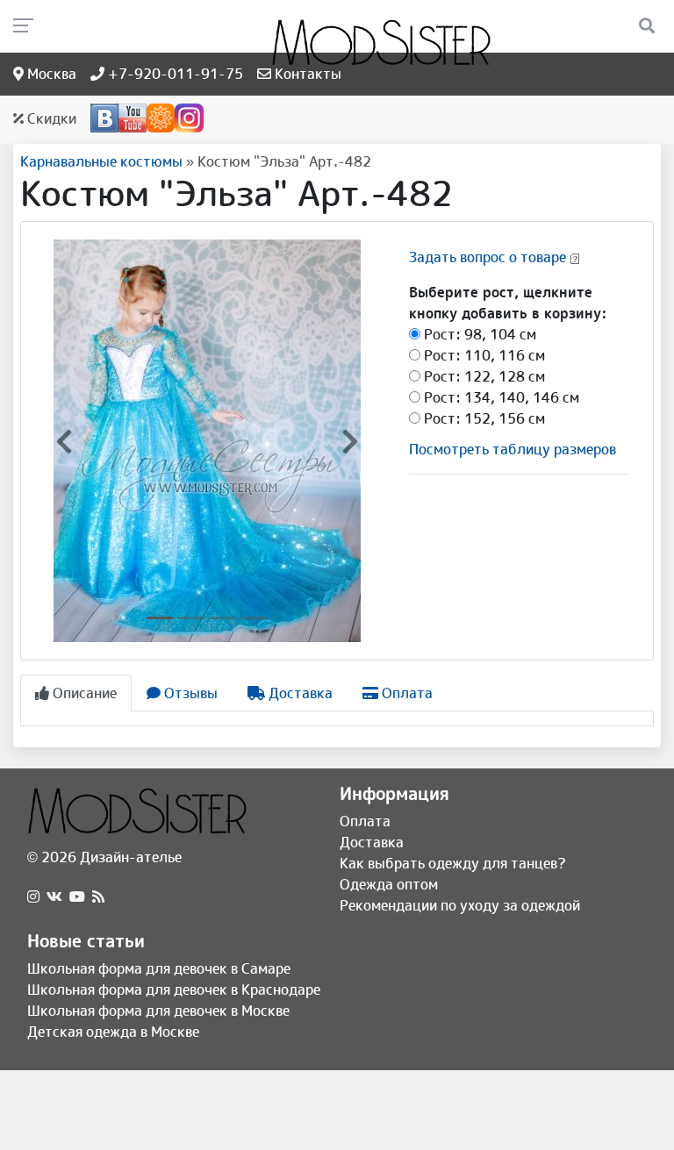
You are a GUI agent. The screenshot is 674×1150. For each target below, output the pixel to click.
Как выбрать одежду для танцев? (453, 863)
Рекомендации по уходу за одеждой (460, 905)
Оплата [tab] (405, 693)
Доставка (372, 842)
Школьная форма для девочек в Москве (158, 1010)
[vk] (54, 896)
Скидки (50, 118)
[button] (64, 440)
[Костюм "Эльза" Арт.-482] (207, 439)
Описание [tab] (83, 693)
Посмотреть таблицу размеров (512, 449)
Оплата (365, 821)
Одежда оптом (389, 884)
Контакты (306, 73)
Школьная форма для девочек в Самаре (158, 968)
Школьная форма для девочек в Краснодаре (173, 989)
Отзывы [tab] (189, 693)
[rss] (98, 896)
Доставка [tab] (299, 693)
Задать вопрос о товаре (487, 257)
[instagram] (33, 896)
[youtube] (77, 896)
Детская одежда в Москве (113, 1031)
